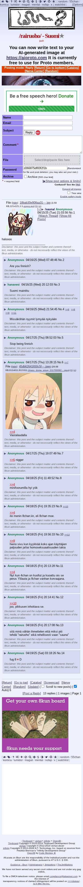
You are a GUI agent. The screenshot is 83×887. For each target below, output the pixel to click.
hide (15, 202)
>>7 (66, 362)
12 (61, 597)
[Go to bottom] (56, 67)
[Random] (51, 71)
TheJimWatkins (65, 864)
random (63, 1)
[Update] (33, 686)
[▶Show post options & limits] (61, 181)
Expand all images (71, 189)
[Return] (39, 67)
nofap (45, 4)
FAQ (78, 184)
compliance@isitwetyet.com (63, 876)
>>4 (12, 431)
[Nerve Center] (34, 71)
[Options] (77, 4)
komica (4, 4)
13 (61, 625)
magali (26, 4)
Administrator (35, 864)
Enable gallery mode (70, 196)
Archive (40, 177)
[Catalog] (73, 67)
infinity (47, 841)
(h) (36, 206)
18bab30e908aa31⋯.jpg (35, 202)
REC (38, 133)
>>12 (67, 534)
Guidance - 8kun (18, 864)
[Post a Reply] (32, 693)
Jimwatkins (49, 864)
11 (61, 566)
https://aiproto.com (26, 57)
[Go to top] (21, 682)
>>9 (8, 313)
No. (71, 212)
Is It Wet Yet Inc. (41, 883)
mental (36, 4)
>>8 (73, 309)
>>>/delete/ (73, 881)
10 (61, 534)
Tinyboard (27, 841)
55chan (74, 1)
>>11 (13, 313)
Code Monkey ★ (47, 853)
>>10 (65, 506)
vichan (38, 841)
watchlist (60, 4)
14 (62, 653)
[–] (39, 209)
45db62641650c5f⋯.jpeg (35, 366)
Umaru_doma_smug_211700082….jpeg (48, 370)
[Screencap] (51, 682)
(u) (40, 206)
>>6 (67, 309)
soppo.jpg (29, 206)
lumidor (15, 4)
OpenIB (57, 841)
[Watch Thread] (48, 216)
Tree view (76, 193)
